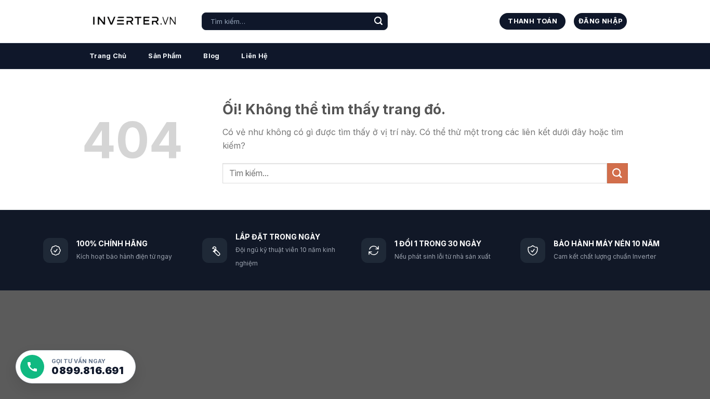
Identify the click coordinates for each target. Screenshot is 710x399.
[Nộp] (378, 21)
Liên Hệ (254, 56)
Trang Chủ (107, 56)
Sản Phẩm (164, 56)
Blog (211, 56)
